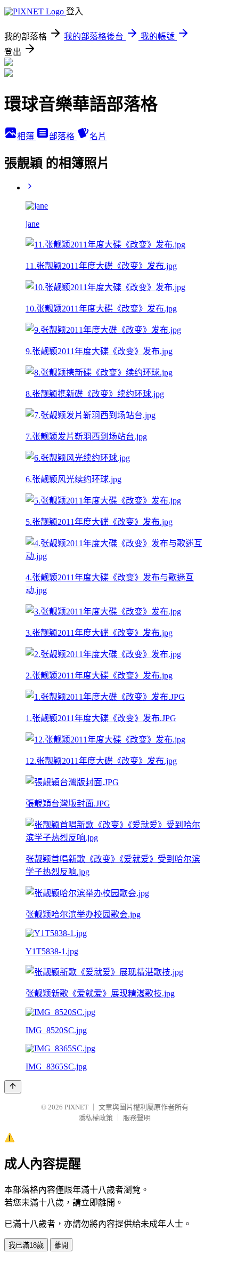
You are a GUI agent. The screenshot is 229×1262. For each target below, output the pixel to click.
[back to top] (12, 1086)
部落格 (63, 136)
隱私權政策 (95, 1118)
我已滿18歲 (26, 1245)
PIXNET (76, 1107)
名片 (98, 136)
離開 (61, 1245)
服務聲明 (137, 1118)
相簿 (26, 136)
